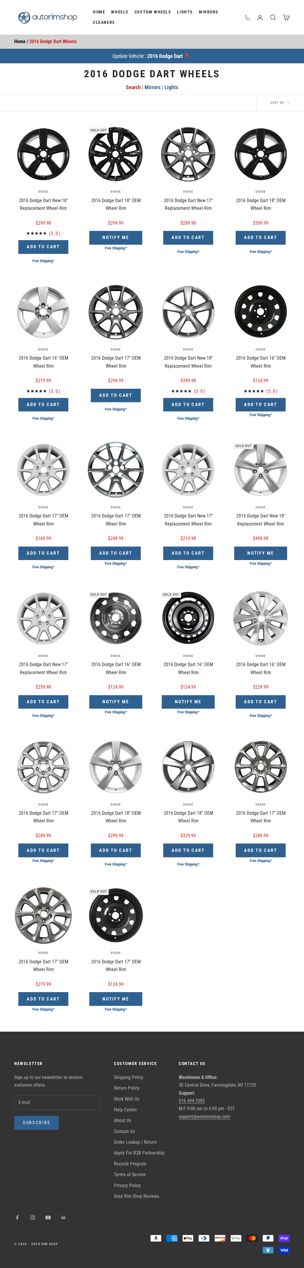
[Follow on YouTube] (48, 1217)
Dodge (43, 191)
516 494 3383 (192, 1101)
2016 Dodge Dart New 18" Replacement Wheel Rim (43, 204)
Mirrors (208, 12)
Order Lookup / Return (135, 1142)
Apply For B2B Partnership (139, 1153)
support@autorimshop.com (204, 1116)
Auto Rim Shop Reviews (136, 1196)
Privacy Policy (127, 1185)
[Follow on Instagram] (33, 1217)
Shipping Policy (128, 1077)
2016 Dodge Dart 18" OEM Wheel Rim (116, 204)
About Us (122, 1120)
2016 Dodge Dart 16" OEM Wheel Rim (43, 362)
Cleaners (104, 22)
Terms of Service (130, 1174)
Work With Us (126, 1099)
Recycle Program (130, 1164)
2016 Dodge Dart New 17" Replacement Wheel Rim (188, 204)
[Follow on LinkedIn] (63, 1217)
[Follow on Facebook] (17, 1217)
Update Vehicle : (148, 56)
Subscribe (36, 1122)
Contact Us (124, 1131)
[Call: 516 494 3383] (248, 18)
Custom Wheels (152, 12)
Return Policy (127, 1088)
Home (99, 12)
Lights (185, 12)
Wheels (120, 12)
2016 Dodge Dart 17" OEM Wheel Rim (116, 362)
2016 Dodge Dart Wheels (53, 41)
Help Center (125, 1110)
